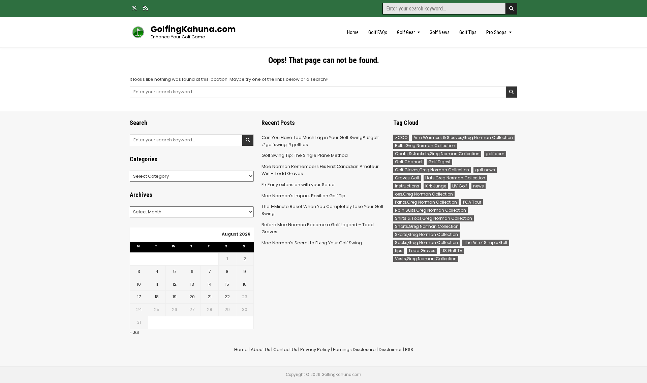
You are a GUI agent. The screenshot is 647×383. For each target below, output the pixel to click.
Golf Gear (406, 32)
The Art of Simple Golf (485, 242)
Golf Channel (408, 162)
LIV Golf (459, 186)
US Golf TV (451, 250)
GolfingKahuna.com (193, 29)
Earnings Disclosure (354, 349)
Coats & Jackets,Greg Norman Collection (437, 153)
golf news (485, 170)
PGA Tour (472, 202)
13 (192, 284)
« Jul (134, 332)
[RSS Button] (145, 8)
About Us (260, 349)
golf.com (495, 153)
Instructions (407, 186)
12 (175, 284)
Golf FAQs (377, 32)
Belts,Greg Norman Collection (425, 145)
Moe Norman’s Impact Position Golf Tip (303, 196)
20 (192, 296)
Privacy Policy (315, 349)
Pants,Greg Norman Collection (426, 202)
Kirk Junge (435, 186)
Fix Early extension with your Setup (298, 184)
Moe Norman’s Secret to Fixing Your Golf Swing (311, 243)
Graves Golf (407, 178)
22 (227, 296)
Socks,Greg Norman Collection (426, 242)
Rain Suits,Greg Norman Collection (430, 210)
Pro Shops (496, 32)
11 (156, 284)
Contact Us (285, 349)
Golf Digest (439, 162)
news (478, 186)
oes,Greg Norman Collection (424, 194)
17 (139, 296)
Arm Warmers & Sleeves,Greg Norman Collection (463, 137)
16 (245, 284)
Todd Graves (421, 250)
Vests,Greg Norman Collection (426, 259)
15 (227, 284)
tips (398, 250)
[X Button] (134, 8)
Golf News (440, 32)
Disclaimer (390, 349)
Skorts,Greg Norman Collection (426, 234)
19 (175, 296)
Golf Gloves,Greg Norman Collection (432, 170)
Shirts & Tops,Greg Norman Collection (433, 218)
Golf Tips (467, 32)
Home (353, 32)
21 (210, 296)
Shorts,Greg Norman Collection (427, 226)
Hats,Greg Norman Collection (455, 178)
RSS (409, 349)
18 (157, 296)
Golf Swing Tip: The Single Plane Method (304, 155)
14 (209, 284)
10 (139, 284)
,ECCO (401, 137)
